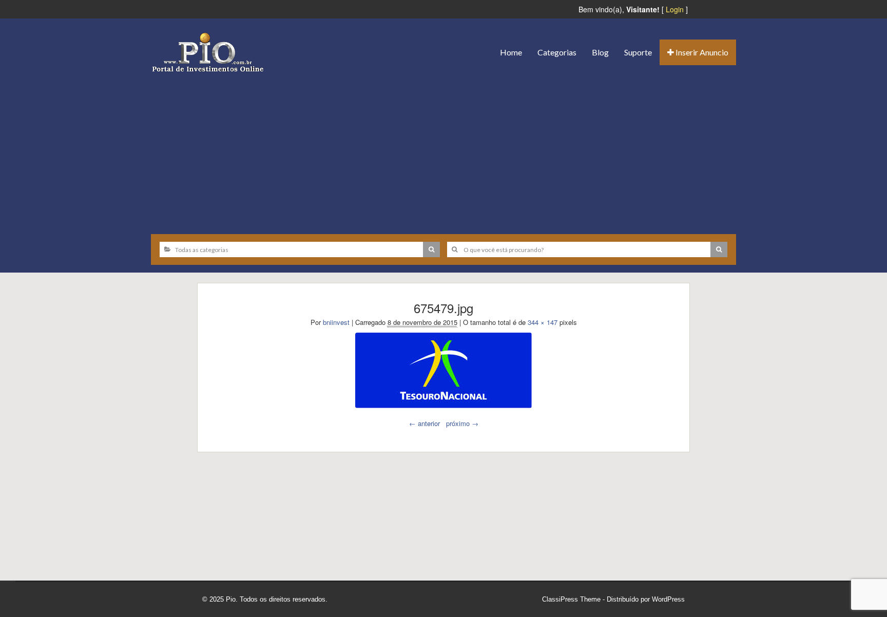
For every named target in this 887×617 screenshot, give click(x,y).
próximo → (462, 423)
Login (675, 9)
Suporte (638, 52)
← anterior (424, 423)
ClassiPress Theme (571, 599)
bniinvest (336, 322)
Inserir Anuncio (701, 52)
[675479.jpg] (443, 370)
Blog (600, 52)
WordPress (668, 599)
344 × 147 (542, 322)
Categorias (556, 52)
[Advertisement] (443, 149)
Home (511, 52)
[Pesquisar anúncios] (431, 249)
